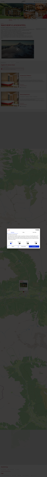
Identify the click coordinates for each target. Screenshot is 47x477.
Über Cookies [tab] (34, 232)
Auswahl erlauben (23, 246)
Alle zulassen (34, 246)
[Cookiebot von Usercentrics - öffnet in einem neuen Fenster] (36, 230)
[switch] (19, 244)
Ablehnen (13, 246)
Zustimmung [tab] (12, 232)
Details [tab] (23, 232)
